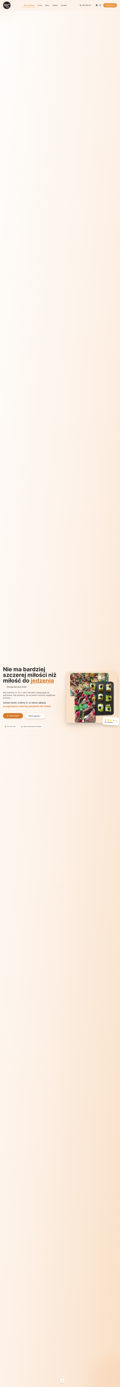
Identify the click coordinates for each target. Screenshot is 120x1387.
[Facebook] (97, 5)
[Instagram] (100, 5)
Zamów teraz (110, 5)
